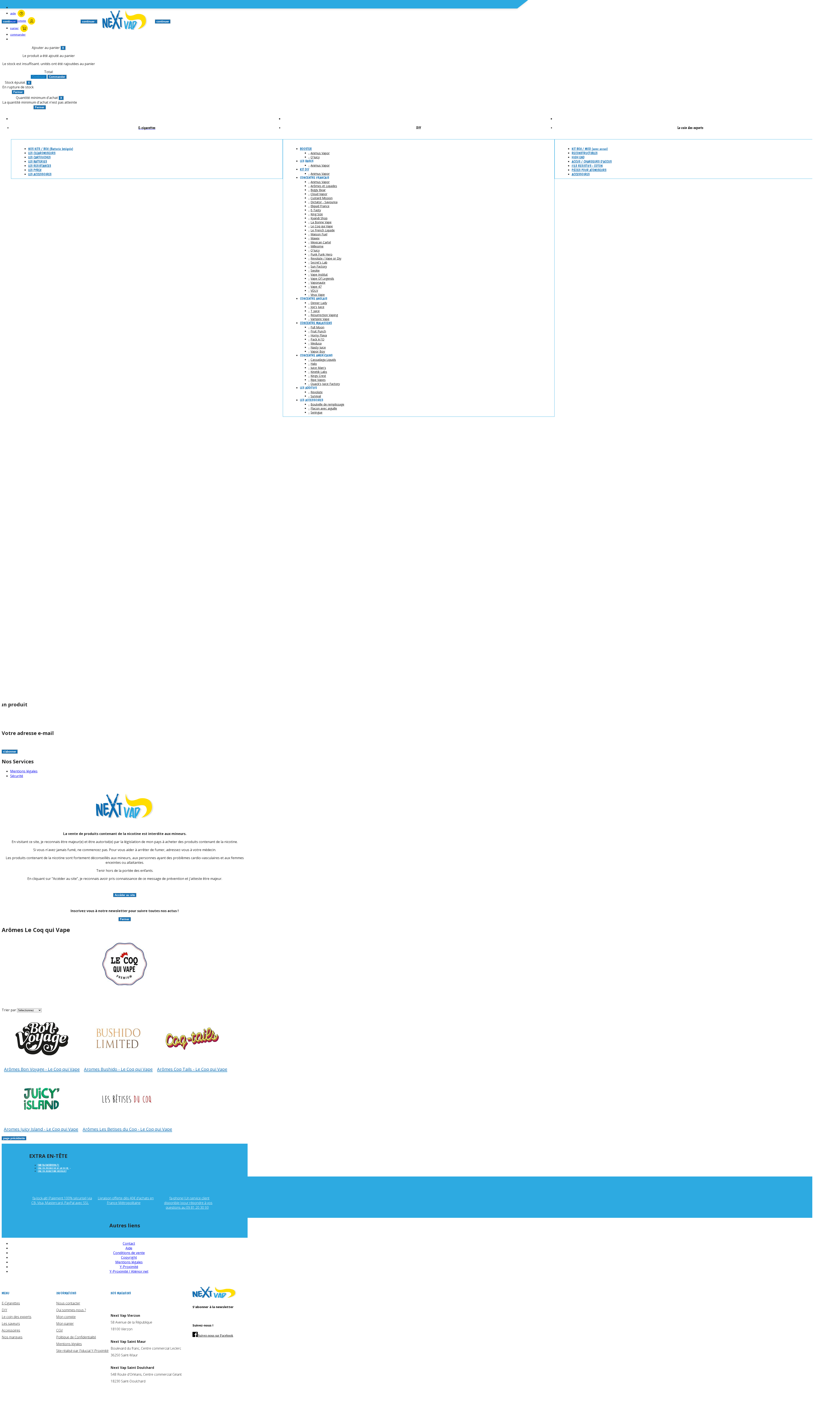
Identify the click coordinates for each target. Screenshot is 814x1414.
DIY (4, 1310)
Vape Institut (319, 274)
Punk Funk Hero (321, 254)
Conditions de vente (129, 1252)
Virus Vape (318, 295)
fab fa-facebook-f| (48, 1165)
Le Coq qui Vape (322, 226)
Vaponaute (318, 283)
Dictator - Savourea (324, 202)
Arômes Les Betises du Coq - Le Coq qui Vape (127, 1129)
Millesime (317, 246)
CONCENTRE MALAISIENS (316, 323)
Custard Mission (322, 198)
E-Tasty (316, 210)
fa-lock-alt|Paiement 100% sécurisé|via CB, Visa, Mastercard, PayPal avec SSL (61, 1200)
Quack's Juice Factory (325, 384)
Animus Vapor (320, 153)
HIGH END (578, 157)
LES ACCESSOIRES (40, 174)
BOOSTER (306, 149)
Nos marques (12, 1337)
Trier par (9, 1010)
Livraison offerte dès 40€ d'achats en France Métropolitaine (126, 1200)
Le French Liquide (323, 230)
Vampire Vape (320, 319)
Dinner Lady (319, 303)
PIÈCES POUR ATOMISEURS (589, 170)
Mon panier (65, 1323)
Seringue (316, 412)
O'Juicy (315, 157)
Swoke (315, 270)
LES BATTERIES (37, 162)
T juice (315, 311)
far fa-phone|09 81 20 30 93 (53, 1168)
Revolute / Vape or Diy (326, 258)
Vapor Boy (318, 351)
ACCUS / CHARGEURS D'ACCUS (592, 162)
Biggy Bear (318, 190)
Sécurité (16, 776)
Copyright (129, 1257)
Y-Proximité (129, 1266)
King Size (317, 214)
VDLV (314, 291)
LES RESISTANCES (39, 166)
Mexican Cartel (321, 242)
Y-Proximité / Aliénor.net (129, 1271)
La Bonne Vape (321, 222)
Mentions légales (24, 771)
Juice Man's (318, 368)
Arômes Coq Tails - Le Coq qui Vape (192, 1069)
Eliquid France (320, 206)
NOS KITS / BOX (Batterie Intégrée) (50, 149)
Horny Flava (319, 335)
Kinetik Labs (319, 372)
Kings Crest (318, 376)
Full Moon (317, 327)
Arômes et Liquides (324, 186)
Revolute (317, 392)
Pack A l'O (317, 339)
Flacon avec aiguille (324, 408)
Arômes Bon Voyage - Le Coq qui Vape (42, 1069)
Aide (128, 1248)
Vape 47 (316, 287)
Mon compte (66, 1316)
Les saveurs (11, 1323)
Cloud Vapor (319, 194)
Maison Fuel (319, 234)
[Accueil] (214, 1297)
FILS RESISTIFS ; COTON (587, 166)
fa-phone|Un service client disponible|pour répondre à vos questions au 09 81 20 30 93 (188, 1203)
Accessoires (11, 1330)
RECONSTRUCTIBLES (585, 153)
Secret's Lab (319, 262)
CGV (59, 1330)
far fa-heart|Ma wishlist (52, 1171)
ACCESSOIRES (581, 174)
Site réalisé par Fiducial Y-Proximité (82, 1350)
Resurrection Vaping (324, 315)
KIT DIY (304, 169)
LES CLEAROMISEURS (42, 153)
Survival (316, 396)
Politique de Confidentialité (76, 1337)
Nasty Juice (318, 347)
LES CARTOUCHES (39, 157)
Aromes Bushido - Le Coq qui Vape (118, 1069)
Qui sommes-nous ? (71, 1310)
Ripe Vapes (318, 380)
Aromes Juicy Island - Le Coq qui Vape (41, 1129)
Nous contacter (68, 1303)
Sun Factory (319, 266)
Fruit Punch (318, 331)
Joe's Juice (317, 307)
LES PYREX (34, 170)
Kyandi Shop (319, 218)
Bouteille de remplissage (327, 404)
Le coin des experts (16, 1316)
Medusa (316, 343)
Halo (314, 364)
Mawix (315, 238)
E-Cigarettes (11, 1303)
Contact (129, 1243)
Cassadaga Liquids (323, 360)
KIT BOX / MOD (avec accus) (590, 149)
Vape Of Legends (322, 278)
